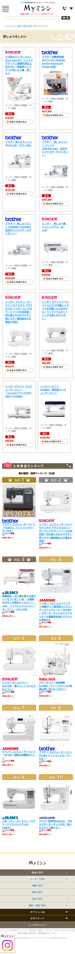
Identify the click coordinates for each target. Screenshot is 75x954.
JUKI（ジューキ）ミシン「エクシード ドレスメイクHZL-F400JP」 (18, 824)
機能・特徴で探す (37, 905)
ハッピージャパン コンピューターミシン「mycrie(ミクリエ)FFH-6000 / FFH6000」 (18, 391)
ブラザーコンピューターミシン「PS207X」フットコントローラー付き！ (18, 527)
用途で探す (37, 898)
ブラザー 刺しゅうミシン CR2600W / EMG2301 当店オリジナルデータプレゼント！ (18, 228)
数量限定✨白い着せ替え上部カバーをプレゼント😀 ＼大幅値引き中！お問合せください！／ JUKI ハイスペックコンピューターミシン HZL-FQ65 (19, 602)
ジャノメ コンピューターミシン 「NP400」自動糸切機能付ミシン (19, 755)
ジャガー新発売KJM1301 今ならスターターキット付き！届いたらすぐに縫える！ (55, 824)
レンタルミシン (37, 925)
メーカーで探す (37, 879)
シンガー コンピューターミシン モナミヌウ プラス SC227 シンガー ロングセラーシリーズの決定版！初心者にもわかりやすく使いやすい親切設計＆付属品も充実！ (18, 312)
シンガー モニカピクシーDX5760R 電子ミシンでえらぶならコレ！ (18, 686)
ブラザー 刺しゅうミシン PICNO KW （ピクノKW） (19, 143)
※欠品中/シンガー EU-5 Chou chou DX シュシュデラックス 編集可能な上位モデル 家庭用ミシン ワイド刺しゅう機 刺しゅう (19, 65)
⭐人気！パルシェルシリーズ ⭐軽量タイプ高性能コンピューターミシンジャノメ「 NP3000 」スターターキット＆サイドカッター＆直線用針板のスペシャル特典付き (56, 611)
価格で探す (37, 892)
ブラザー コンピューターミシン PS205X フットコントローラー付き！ (56, 755)
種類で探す (37, 885)
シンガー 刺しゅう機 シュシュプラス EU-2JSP (55, 227)
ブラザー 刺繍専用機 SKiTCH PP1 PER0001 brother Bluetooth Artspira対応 (53, 62)
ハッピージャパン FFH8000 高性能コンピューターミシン (53, 390)
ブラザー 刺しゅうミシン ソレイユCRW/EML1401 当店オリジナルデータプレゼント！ (55, 148)
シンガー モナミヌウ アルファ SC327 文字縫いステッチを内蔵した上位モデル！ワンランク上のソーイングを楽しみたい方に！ (55, 310)
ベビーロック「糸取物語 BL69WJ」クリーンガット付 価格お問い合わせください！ (55, 686)
